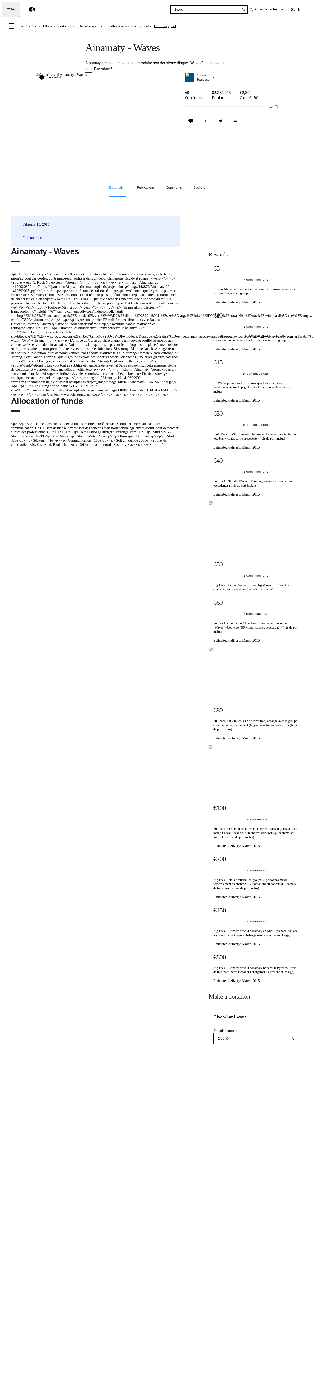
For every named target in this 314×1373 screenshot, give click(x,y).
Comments (174, 187)
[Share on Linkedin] (235, 121)
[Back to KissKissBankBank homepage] (28, 9)
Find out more (33, 238)
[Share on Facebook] (205, 121)
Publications (145, 187)
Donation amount (225, 1030)
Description (117, 187)
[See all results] (243, 9)
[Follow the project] (191, 121)
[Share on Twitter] (220, 121)
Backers (199, 187)
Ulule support (165, 26)
